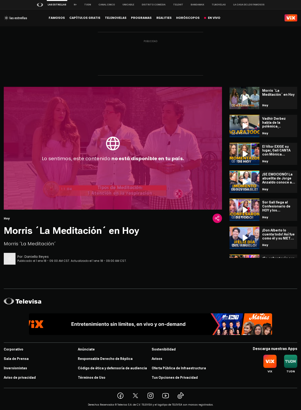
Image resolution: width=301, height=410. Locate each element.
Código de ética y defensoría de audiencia (112, 368)
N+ (75, 4)
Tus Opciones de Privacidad (175, 377)
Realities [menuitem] (164, 18)
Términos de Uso (91, 377)
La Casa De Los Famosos (249, 4)
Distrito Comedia (154, 4)
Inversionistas (15, 368)
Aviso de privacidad (20, 377)
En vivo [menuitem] (214, 18)
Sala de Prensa (16, 359)
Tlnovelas (219, 4)
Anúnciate (86, 349)
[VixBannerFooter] (150, 324)
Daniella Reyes (36, 257)
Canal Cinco (107, 4)
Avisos (157, 359)
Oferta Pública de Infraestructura (179, 368)
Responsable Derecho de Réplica (105, 359)
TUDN (87, 4)
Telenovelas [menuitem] (116, 18)
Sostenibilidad (164, 349)
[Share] (217, 218)
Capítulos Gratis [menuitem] (84, 18)
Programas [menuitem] (141, 18)
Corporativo (13, 349)
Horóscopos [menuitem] (188, 18)
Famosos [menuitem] (57, 18)
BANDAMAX (197, 4)
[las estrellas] (15, 17)
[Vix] (291, 17)
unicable (128, 4)
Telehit (178, 4)
